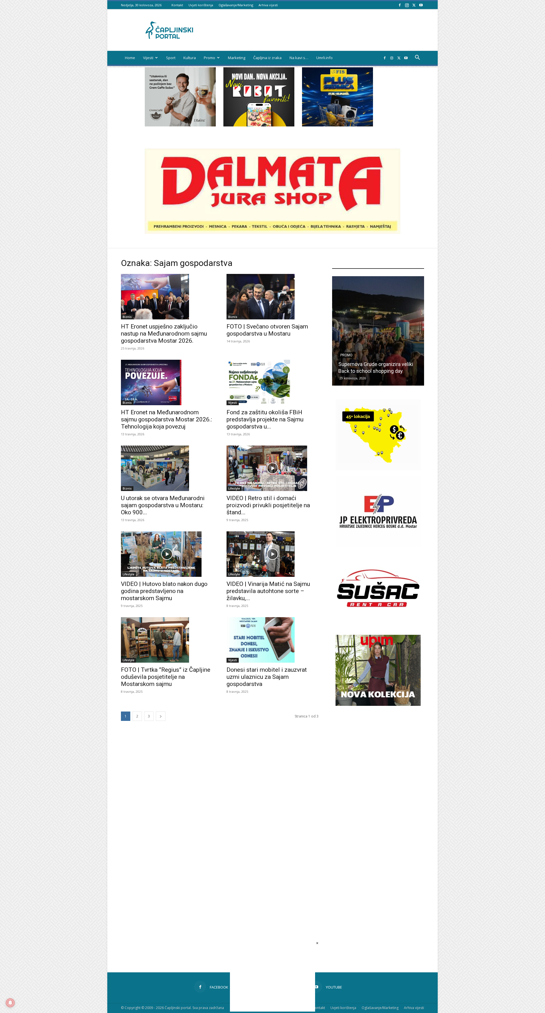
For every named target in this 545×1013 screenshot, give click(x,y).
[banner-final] (378, 704)
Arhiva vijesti (268, 5)
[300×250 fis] (337, 96)
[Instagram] (407, 5)
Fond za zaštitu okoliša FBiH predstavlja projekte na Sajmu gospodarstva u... (265, 419)
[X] (414, 5)
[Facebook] (400, 5)
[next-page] (160, 716)
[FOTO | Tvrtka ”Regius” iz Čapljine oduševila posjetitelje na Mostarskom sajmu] (167, 640)
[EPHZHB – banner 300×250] (378, 545)
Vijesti (148, 57)
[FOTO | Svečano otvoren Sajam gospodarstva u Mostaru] (272, 296)
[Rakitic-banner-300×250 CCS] (180, 124)
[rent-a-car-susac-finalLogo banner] (378, 622)
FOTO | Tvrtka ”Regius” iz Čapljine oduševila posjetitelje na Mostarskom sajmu (165, 676)
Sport (170, 57)
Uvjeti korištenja (200, 5)
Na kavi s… (299, 57)
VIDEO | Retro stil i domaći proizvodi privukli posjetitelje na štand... (268, 505)
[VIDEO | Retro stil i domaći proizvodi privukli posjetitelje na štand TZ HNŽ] (272, 468)
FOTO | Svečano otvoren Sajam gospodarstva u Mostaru (267, 330)
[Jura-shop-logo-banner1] (272, 232)
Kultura (189, 57)
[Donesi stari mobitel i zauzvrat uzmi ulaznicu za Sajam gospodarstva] (272, 640)
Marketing (236, 57)
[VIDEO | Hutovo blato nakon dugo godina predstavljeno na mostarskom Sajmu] (167, 554)
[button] (417, 58)
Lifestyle (234, 488)
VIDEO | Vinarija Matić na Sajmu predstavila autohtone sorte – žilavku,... (268, 591)
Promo (209, 57)
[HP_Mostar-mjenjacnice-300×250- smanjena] (378, 468)
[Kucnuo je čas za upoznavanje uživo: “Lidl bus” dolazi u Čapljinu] (378, 331)
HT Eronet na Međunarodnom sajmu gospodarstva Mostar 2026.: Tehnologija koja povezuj (166, 419)
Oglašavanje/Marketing (236, 5)
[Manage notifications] (10, 1002)
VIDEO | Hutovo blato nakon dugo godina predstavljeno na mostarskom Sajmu (164, 591)
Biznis (127, 317)
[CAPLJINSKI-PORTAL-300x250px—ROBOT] (258, 124)
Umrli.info (324, 57)
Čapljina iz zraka (267, 57)
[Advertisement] (378, 807)
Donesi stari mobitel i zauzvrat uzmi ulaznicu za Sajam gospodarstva (267, 676)
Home (130, 57)
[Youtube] (421, 5)
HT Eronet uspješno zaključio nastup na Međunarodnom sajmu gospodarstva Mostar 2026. (164, 333)
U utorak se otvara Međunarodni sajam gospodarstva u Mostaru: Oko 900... (163, 505)
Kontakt (177, 5)
